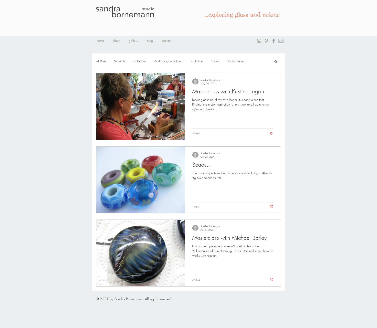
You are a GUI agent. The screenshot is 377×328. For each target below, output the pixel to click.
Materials (119, 61)
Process (215, 61)
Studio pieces (235, 61)
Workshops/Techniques (168, 61)
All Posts (101, 61)
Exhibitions (139, 61)
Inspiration (196, 61)
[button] (276, 62)
